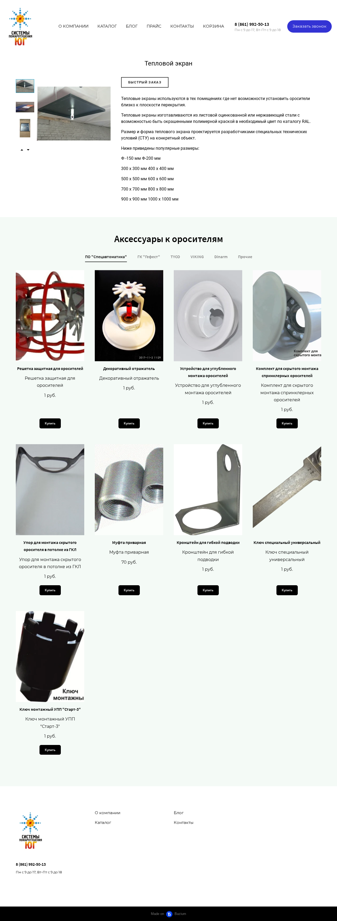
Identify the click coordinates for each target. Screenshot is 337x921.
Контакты (182, 26)
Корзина (213, 26)
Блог (132, 26)
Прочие (245, 256)
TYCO (175, 256)
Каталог (107, 26)
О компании (73, 26)
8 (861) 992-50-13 (252, 24)
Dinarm (220, 256)
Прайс (154, 26)
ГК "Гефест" (148, 256)
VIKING (197, 256)
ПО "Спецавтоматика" (106, 256)
